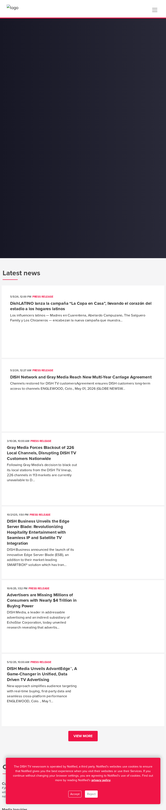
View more (83, 736)
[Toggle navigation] (155, 10)
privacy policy (100, 780)
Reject (91, 794)
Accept (75, 794)
